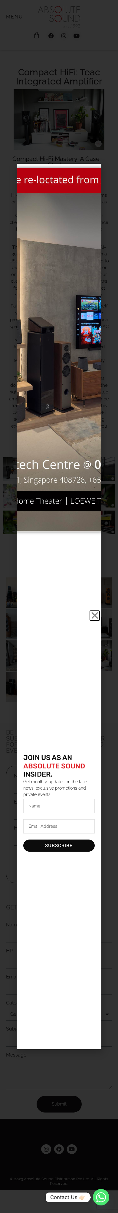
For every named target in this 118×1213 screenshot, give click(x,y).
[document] (59, 606)
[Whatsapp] (101, 1197)
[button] (94, 615)
